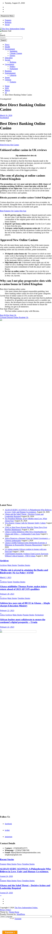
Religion (8, 22)
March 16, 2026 (6, 115)
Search (2, 35)
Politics (12, 66)
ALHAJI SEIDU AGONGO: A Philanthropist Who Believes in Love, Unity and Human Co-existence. (28, 511)
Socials (7, 60)
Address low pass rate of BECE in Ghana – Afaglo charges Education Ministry (25, 604)
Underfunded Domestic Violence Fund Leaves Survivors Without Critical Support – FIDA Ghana (26, 555)
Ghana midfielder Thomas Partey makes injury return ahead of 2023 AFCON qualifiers (23, 587)
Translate (18, 919)
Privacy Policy (5, 910)
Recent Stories (7, 859)
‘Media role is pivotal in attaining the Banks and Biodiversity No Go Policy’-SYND (24, 571)
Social (7, 25)
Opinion (8, 80)
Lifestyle (13, 75)
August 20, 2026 (6, 893)
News (7, 45)
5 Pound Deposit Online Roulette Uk (14, 317)
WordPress (21, 914)
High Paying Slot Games (9, 145)
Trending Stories (24, 565)
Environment (10, 49)
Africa (2, 615)
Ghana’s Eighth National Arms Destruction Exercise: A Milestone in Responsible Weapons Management (26, 544)
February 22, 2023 (7, 610)
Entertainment (10, 73)
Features (8, 20)
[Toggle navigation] (1, 33)
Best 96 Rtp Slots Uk (8, 315)
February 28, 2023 (7, 594)
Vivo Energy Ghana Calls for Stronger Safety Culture (25, 523)
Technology (39, 615)
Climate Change (16, 53)
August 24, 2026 (6, 876)
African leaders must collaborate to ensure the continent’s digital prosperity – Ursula (22, 620)
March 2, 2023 (5, 577)
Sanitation (13, 51)
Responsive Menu (7, 16)
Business (8, 71)
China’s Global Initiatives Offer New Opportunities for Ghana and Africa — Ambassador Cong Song (26, 533)
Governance (9, 64)
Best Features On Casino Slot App (13, 211)
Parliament (14, 69)
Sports (7, 77)
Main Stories (12, 565)
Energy (12, 55)
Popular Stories (28, 615)
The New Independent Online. (26, 908)
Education (9, 58)
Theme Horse (14, 912)
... (0, 580)
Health (7, 47)
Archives (4, 560)
